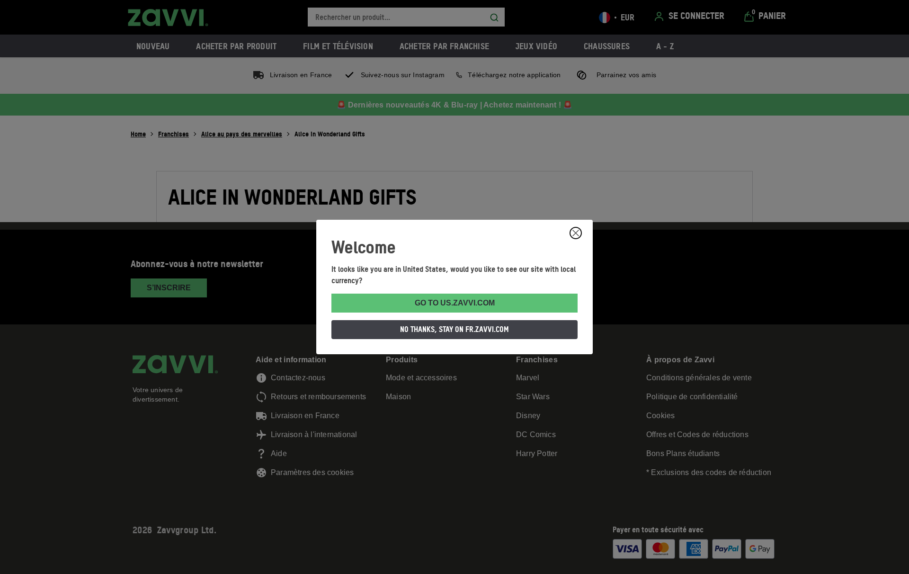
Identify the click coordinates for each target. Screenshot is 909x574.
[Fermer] (575, 233)
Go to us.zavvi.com (455, 303)
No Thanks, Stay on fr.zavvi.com (454, 329)
